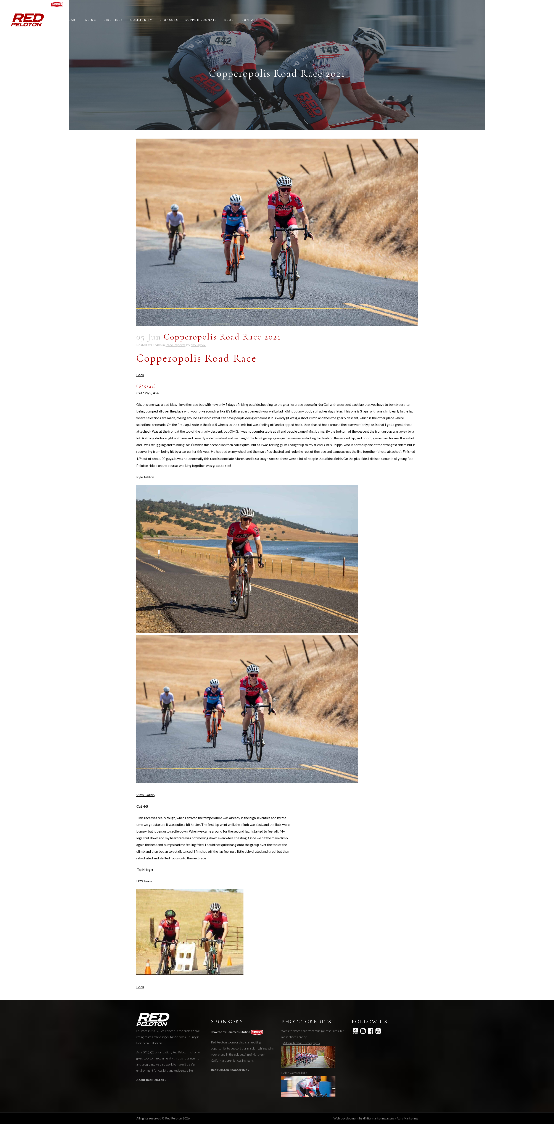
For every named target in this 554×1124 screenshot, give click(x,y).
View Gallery (145, 795)
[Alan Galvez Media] (308, 1096)
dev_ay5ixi (198, 345)
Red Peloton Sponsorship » (230, 1070)
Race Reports (175, 345)
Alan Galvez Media (295, 1072)
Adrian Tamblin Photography (301, 1043)
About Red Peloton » (151, 1080)
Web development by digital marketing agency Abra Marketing (375, 1118)
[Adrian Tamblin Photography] (308, 1066)
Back (140, 375)
